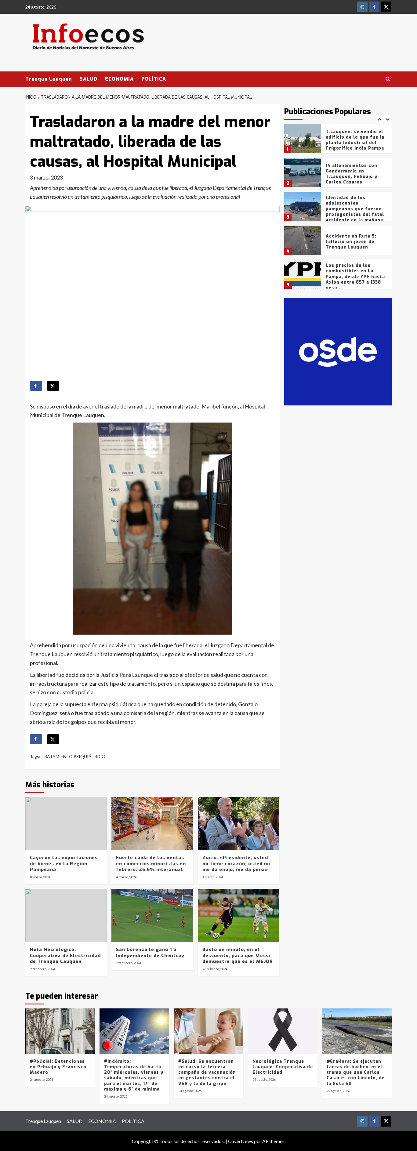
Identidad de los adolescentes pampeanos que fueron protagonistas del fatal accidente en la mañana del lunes (355, 211)
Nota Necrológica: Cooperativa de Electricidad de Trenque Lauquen (65, 955)
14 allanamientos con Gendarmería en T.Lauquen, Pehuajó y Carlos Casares (351, 174)
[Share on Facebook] (36, 386)
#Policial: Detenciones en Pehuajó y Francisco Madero (58, 1066)
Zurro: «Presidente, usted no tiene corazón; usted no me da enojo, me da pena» (236, 864)
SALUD (88, 79)
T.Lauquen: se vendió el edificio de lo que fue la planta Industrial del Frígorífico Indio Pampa (355, 140)
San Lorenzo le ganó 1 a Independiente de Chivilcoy (150, 952)
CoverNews (240, 1141)
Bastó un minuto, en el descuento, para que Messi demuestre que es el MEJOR (237, 955)
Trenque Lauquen (48, 79)
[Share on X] (53, 386)
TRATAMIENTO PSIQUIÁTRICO (73, 756)
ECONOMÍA (119, 79)
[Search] (388, 79)
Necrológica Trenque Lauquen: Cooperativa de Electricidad (282, 1066)
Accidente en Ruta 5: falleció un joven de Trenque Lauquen (351, 241)
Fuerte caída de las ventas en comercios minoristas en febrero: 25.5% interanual (151, 864)
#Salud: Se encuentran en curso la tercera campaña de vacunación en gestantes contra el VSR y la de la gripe (207, 1072)
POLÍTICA (153, 79)
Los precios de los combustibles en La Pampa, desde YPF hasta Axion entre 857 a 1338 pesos (355, 277)
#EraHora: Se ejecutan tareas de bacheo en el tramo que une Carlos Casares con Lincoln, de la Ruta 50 (356, 1072)
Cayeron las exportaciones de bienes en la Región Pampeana (64, 864)
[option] (338, 141)
